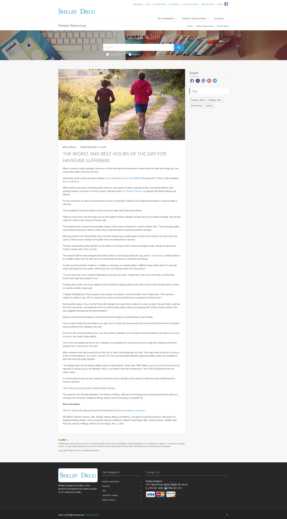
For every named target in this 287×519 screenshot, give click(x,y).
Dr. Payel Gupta (155, 255)
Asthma (209, 105)
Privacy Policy (108, 500)
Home (190, 26)
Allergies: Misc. (215, 100)
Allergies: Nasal (198, 100)
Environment (196, 105)
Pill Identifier (159, 4)
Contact (219, 18)
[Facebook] (227, 514)
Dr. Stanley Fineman (132, 191)
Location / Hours (191, 4)
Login (220, 4)
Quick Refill (174, 4)
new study (129, 178)
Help (148, 4)
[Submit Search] (179, 47)
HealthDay (78, 450)
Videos (136, 54)
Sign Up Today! (208, 4)
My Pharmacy (166, 18)
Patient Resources (194, 18)
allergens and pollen (135, 410)
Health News (116, 54)
